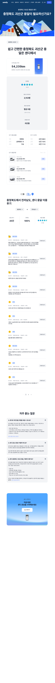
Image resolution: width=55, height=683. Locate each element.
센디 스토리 (37, 2)
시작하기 (49, 2)
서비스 (12, 2)
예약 (43, 159)
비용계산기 (27, 2)
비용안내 (22, 2)
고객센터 (32, 2)
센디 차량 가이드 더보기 (13, 436)
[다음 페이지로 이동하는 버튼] (31, 395)
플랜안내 (17, 2)
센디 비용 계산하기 (16, 480)
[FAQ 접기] (45, 420)
